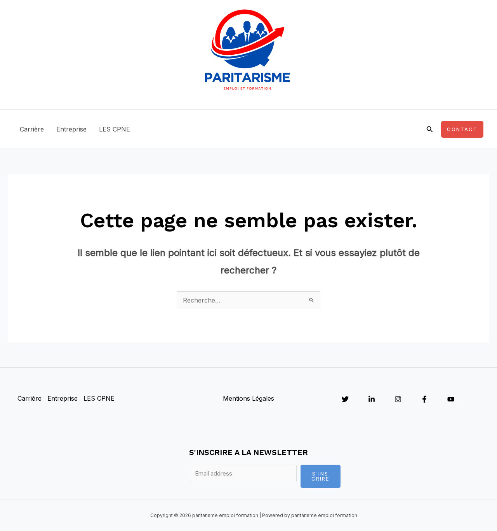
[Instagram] (397, 399)
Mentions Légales (248, 398)
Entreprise (71, 129)
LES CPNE (114, 129)
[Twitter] (345, 399)
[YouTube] (450, 399)
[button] (429, 129)
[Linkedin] (371, 399)
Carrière (32, 129)
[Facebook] (424, 399)
